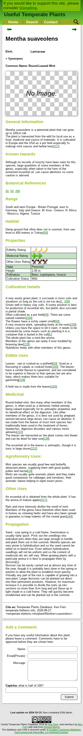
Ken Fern (53, 724)
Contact (50, 22)
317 (56, 146)
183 (55, 366)
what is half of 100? (24, 685)
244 (69, 516)
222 (19, 432)
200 (17, 191)
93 (12, 191)
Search (32, 22)
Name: (21, 649)
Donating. (28, 8)
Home (13, 22)
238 (21, 380)
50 (7, 191)
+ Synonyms (14, 58)
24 (29, 471)
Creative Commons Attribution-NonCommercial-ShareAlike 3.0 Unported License (48, 731)
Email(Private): (16, 656)
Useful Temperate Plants (34, 14)
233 (26, 344)
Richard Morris (52, 727)
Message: (19, 663)
